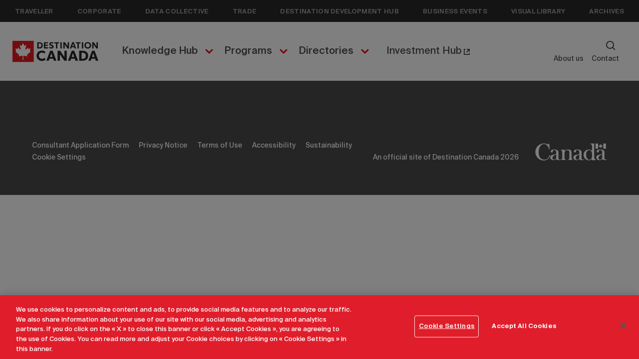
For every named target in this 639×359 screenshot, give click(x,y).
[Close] (623, 326)
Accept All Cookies (524, 326)
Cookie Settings (447, 326)
